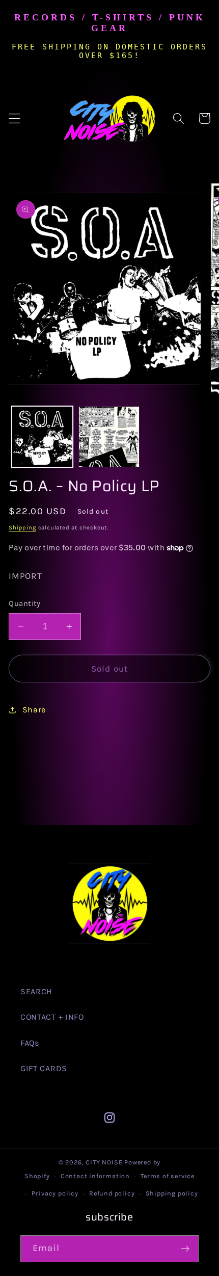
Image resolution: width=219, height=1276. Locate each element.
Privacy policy (55, 1193)
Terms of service (168, 1176)
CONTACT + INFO (52, 1017)
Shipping (22, 527)
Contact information (95, 1176)
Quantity (25, 603)
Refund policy (111, 1193)
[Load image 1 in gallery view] (42, 436)
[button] (15, 118)
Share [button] (34, 709)
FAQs (29, 1043)
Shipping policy (172, 1193)
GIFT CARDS (43, 1068)
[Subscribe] (185, 1249)
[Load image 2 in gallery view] (109, 436)
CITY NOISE (105, 1162)
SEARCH (36, 991)
